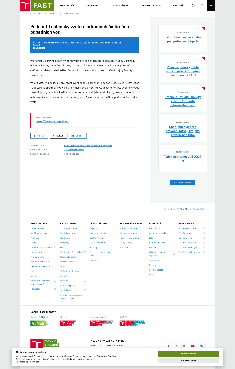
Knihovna (67, 280)
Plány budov (154, 228)
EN (211, 5)
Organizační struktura (159, 233)
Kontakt (33, 276)
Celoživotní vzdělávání (40, 266)
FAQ (32, 271)
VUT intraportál (189, 238)
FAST (26, 14)
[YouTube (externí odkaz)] (193, 346)
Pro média (154, 247)
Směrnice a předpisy (69, 271)
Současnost (154, 260)
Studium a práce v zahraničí (72, 252)
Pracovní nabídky (67, 261)
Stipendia (64, 266)
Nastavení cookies (188, 360)
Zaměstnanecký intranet (192, 252)
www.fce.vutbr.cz (114, 345)
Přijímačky (35, 238)
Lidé (151, 238)
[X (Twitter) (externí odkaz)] (176, 346)
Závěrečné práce (71, 285)
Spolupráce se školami (130, 238)
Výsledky (94, 260)
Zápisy (33, 242)
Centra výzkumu (97, 238)
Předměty (64, 242)
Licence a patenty (98, 233)
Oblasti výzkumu (97, 242)
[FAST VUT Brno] (37, 5)
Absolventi (124, 247)
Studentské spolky (68, 257)
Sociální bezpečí (156, 269)
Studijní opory (69, 290)
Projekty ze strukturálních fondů (101, 254)
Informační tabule (157, 242)
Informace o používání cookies (29, 362)
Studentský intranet (191, 228)
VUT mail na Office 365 (192, 242)
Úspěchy (94, 228)
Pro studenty (93, 5)
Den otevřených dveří (40, 261)
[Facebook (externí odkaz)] (168, 346)
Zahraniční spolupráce (130, 233)
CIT (178, 209)
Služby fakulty (126, 242)
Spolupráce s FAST (151, 5)
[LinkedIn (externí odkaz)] (201, 346)
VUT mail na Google (191, 247)
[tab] (182, 38)
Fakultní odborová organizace (157, 254)
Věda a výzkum (121, 5)
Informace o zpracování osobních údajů (41, 282)
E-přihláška (38, 289)
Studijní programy (68, 233)
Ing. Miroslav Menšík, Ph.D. (193, 209)
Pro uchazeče (67, 5)
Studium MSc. (36, 252)
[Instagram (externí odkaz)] (184, 346)
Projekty (93, 247)
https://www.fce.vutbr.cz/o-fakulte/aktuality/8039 (88, 145)
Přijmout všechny (188, 354)
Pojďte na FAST (37, 228)
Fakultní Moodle (189, 233)
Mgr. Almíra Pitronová (74, 149)
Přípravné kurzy (37, 257)
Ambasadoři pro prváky (43, 247)
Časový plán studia (68, 228)
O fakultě (178, 5)
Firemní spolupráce (128, 228)
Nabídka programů (38, 233)
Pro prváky (65, 238)
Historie (152, 265)
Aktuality (53, 14)
